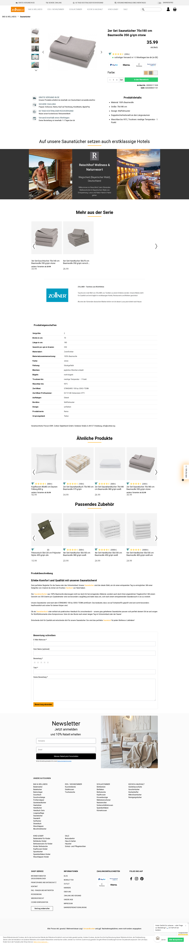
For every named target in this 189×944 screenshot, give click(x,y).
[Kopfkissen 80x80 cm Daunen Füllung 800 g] (46, 463)
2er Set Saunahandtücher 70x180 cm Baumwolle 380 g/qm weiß (109, 488)
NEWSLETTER (69, 880)
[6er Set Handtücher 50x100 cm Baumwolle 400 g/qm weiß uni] (142, 529)
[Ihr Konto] (168, 9)
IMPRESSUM (68, 903)
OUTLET (67, 884)
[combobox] (153, 9)
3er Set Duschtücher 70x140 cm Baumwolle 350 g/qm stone (45, 262)
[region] (67, 52)
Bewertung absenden (43, 704)
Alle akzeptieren (175, 940)
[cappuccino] (146, 73)
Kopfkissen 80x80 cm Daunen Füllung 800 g (44, 488)
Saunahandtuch (42, 612)
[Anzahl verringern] (110, 79)
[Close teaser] (183, 480)
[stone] (151, 73)
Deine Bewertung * (40, 677)
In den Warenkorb (141, 80)
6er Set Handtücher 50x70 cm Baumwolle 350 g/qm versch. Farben (76, 262)
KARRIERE (67, 888)
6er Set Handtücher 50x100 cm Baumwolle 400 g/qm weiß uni (140, 554)
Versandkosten (89, 929)
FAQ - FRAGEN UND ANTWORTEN (42, 890)
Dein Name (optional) (41, 649)
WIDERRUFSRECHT (37, 898)
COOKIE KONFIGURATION (39, 902)
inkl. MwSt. (154, 47)
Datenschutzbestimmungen (64, 761)
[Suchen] (143, 9)
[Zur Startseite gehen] (17, 9)
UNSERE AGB (68, 899)
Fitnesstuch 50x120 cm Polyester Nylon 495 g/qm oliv (46, 554)
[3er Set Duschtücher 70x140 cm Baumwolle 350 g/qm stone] (46, 237)
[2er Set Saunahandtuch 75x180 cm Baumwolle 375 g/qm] (78, 463)
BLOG (66, 876)
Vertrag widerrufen (42, 908)
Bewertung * (38, 658)
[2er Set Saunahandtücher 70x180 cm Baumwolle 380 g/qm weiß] (110, 463)
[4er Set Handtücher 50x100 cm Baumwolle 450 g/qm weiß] (110, 529)
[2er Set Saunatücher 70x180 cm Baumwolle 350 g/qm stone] (142, 463)
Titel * (35, 668)
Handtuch (69, 588)
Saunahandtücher (40, 594)
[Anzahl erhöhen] (117, 79)
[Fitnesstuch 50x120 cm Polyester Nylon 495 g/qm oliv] (46, 529)
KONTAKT (34, 886)
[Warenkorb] (175, 9)
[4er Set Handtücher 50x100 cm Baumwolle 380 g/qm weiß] (78, 529)
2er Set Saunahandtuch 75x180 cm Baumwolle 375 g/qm (78, 488)
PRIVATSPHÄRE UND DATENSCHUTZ (43, 882)
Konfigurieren (160, 940)
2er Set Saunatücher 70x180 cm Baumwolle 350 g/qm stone (140, 488)
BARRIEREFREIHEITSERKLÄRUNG (75, 907)
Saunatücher (89, 585)
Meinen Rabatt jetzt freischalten (66, 756)
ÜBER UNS (67, 892)
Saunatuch (107, 620)
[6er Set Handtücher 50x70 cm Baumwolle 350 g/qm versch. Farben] (78, 237)
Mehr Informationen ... (41, 942)
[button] (43, 52)
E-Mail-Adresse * (40, 640)
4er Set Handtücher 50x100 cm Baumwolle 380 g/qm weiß (76, 554)
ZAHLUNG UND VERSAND (72, 896)
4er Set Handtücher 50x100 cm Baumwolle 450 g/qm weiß (108, 554)
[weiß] (155, 73)
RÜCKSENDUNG (36, 894)
